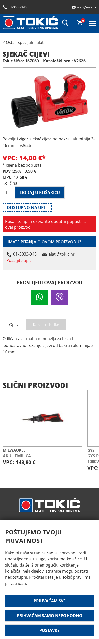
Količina (9, 183)
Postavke (49, 630)
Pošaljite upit (18, 260)
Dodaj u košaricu (40, 192)
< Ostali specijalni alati (24, 42)
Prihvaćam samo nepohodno (49, 615)
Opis (13, 325)
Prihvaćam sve (50, 601)
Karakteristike (46, 325)
